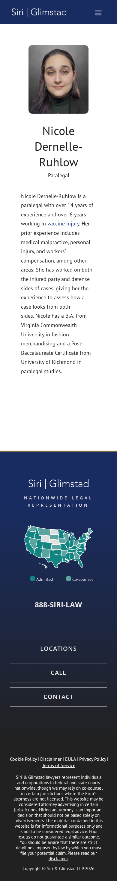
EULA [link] (70, 759)
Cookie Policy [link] (23, 759)
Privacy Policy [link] (92, 759)
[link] (42, 12)
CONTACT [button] (59, 697)
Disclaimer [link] (51, 759)
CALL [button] (58, 672)
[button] (98, 12)
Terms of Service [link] (58, 765)
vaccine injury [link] (63, 223)
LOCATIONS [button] (58, 648)
